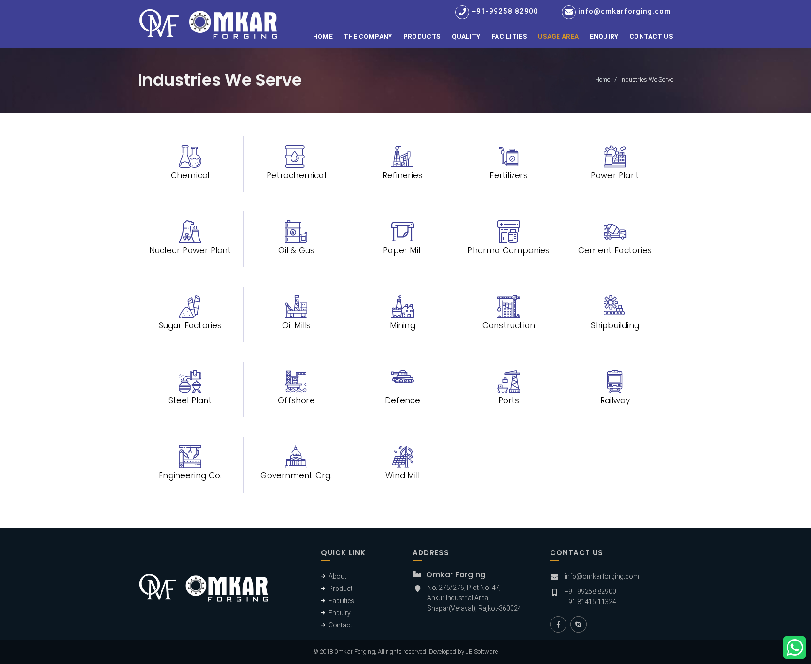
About (337, 576)
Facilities (509, 36)
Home (323, 36)
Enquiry (604, 36)
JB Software (482, 651)
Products (422, 36)
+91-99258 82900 (505, 11)
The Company (368, 36)
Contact (340, 625)
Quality (466, 36)
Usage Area (558, 36)
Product (340, 588)
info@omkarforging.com (624, 11)
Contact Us (651, 36)
